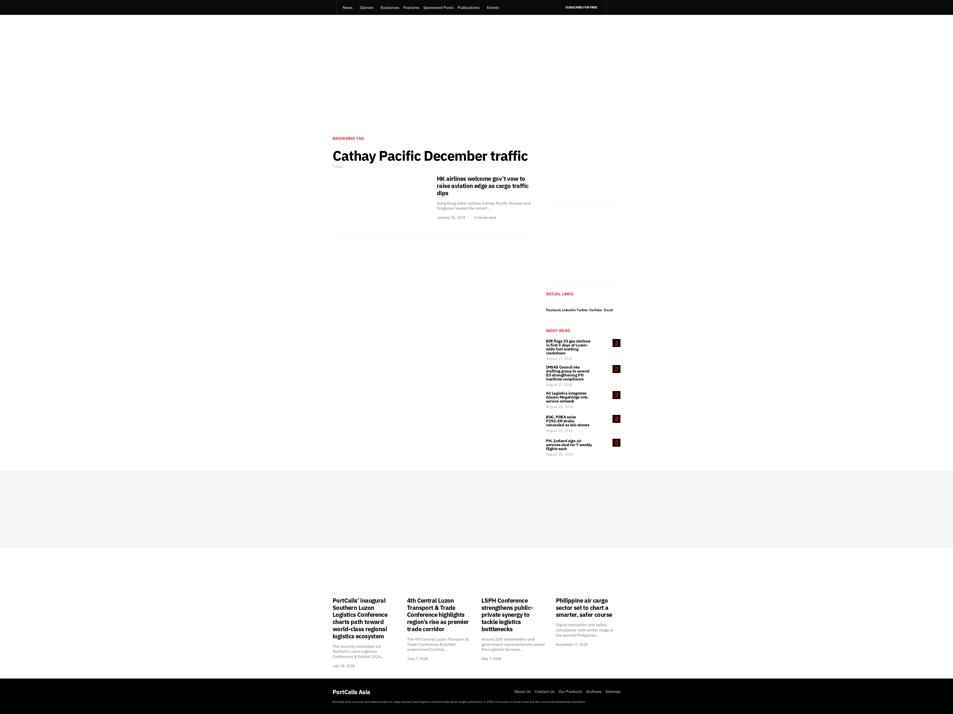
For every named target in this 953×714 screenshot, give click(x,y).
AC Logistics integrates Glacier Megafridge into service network (567, 397)
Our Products (570, 691)
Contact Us (545, 691)
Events (493, 7)
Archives (594, 691)
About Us (522, 691)
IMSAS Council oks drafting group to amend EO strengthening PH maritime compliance (567, 373)
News (348, 7)
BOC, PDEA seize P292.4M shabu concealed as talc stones (567, 420)
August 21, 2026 (559, 358)
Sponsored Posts (438, 7)
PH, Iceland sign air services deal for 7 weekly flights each (569, 444)
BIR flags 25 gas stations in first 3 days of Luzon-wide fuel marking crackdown (568, 347)
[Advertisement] (476, 90)
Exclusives (390, 7)
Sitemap (613, 691)
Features (411, 7)
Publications (469, 7)
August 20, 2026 (559, 406)
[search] (613, 7)
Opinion (367, 7)
